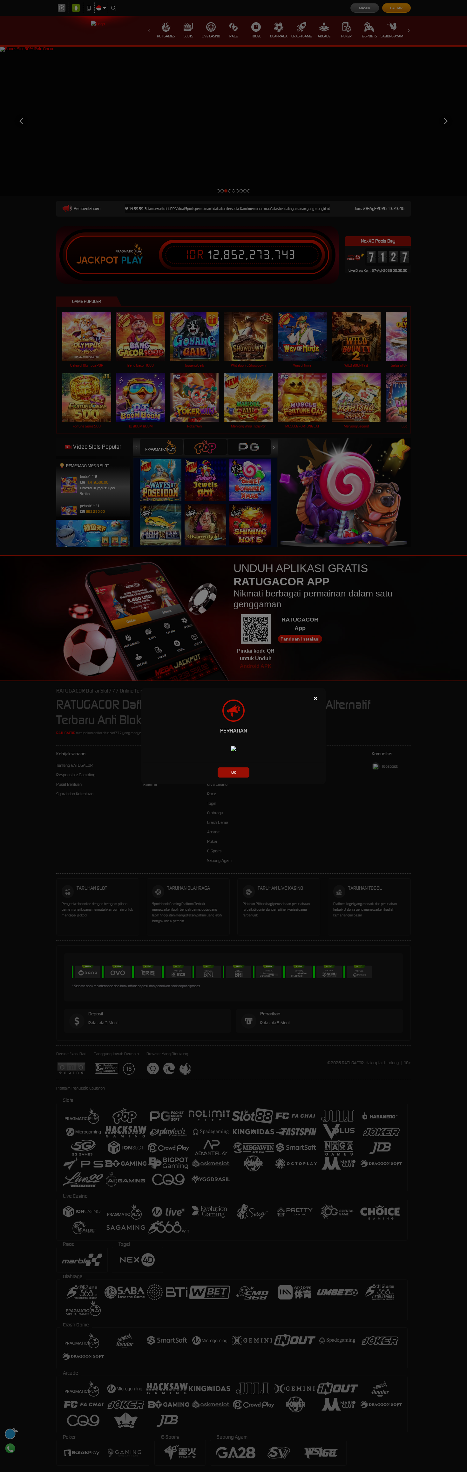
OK (233, 772)
